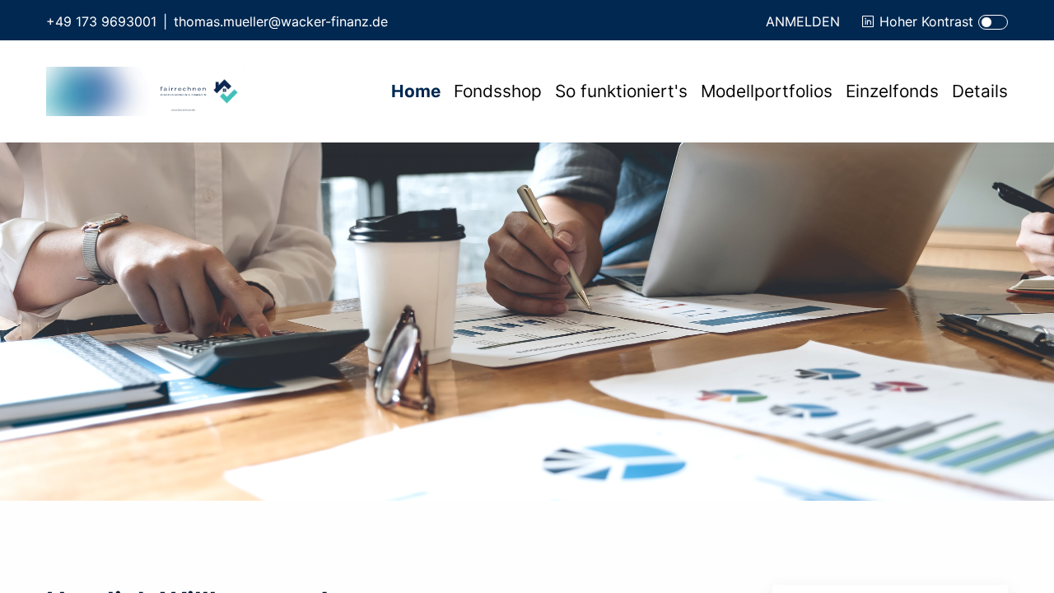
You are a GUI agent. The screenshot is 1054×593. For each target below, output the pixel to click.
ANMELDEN (803, 21)
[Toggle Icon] (993, 22)
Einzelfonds (892, 91)
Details (980, 91)
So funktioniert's (621, 91)
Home (416, 91)
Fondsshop (498, 91)
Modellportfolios (766, 91)
